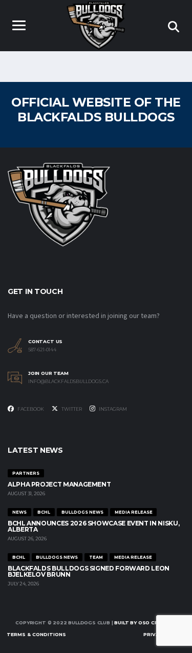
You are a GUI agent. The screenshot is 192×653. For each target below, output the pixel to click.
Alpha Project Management (59, 484)
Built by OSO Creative (145, 622)
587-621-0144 (42, 349)
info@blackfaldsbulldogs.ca (68, 381)
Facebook (30, 409)
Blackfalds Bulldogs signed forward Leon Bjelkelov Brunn (88, 571)
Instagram (112, 409)
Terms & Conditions (36, 634)
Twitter (71, 409)
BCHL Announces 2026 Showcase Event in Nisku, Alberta (93, 526)
